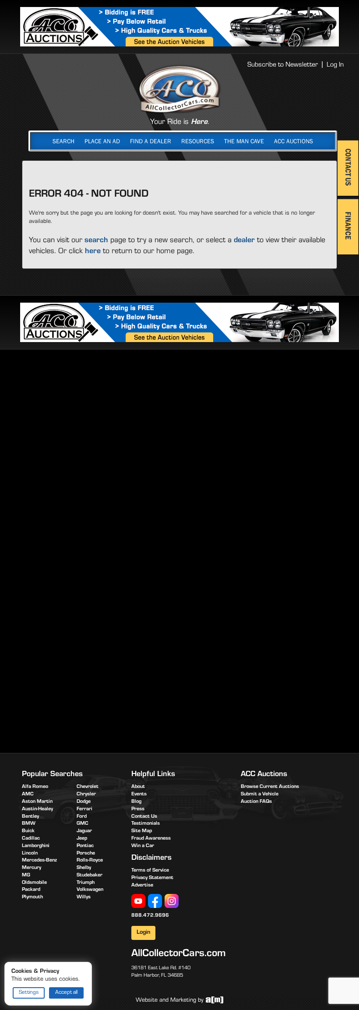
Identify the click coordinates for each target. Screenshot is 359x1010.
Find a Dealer (150, 141)
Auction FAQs (256, 802)
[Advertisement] (179, 424)
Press (137, 809)
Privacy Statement (152, 878)
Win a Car (142, 846)
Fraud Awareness (151, 838)
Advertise (142, 885)
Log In (335, 65)
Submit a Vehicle (259, 794)
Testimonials (145, 823)
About (138, 787)
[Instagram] (172, 901)
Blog (136, 802)
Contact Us (144, 816)
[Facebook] (155, 901)
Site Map (141, 831)
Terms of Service (150, 870)
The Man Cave (244, 141)
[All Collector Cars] (179, 89)
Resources (197, 141)
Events (139, 794)
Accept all (66, 993)
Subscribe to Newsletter (282, 65)
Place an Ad (102, 141)
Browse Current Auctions (270, 787)
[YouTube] (138, 901)
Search (63, 141)
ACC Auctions (293, 141)
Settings (29, 993)
